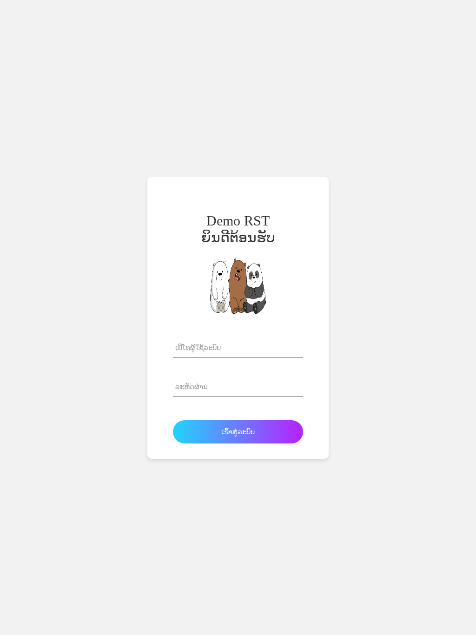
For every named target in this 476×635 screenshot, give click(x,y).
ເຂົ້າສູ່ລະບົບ (238, 432)
